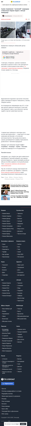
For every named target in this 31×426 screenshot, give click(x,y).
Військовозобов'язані (23, 316)
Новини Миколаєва (7, 236)
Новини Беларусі (6, 295)
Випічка (19, 359)
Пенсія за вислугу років (7, 372)
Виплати (19, 218)
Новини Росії (5, 288)
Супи (18, 364)
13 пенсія (4, 359)
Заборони (20, 336)
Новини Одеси (6, 221)
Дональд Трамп (6, 333)
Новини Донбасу (6, 231)
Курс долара (5, 254)
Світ (2, 280)
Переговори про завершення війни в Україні (14, 4)
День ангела (20, 339)
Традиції (19, 334)
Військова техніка (7, 321)
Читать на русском (6, 19)
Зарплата (20, 213)
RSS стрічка (5, 413)
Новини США (5, 285)
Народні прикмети (22, 331)
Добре (23, 424)
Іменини (19, 342)
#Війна (11, 177)
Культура (19, 293)
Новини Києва (6, 213)
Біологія (4, 270)
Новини (3, 210)
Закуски (19, 371)
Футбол (19, 244)
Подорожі (20, 290)
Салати (19, 369)
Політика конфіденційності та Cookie (11, 391)
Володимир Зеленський (5, 330)
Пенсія (3, 355)
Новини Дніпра (6, 218)
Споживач (20, 285)
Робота (19, 216)
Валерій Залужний (7, 340)
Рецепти (18, 355)
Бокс (18, 246)
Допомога (20, 231)
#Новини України (18, 177)
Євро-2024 (20, 254)
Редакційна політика (7, 393)
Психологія (20, 272)
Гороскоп (19, 283)
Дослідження (20, 275)
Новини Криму (6, 233)
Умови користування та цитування (11, 396)
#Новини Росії (19, 179)
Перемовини (5, 313)
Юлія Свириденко (7, 351)
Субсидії (19, 221)
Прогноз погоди (21, 233)
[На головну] (15, 2)
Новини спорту (20, 241)
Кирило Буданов (6, 343)
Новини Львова (6, 223)
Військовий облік (21, 318)
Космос (4, 267)
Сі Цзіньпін (5, 335)
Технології (5, 265)
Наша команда (6, 406)
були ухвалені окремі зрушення (10, 172)
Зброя (4, 316)
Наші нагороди (6, 401)
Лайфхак (19, 295)
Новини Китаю (6, 293)
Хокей (19, 251)
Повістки (19, 308)
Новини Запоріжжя (7, 226)
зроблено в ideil (6, 421)
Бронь (19, 311)
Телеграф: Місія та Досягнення (10, 411)
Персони (3, 326)
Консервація (20, 361)
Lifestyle (18, 280)
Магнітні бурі (20, 298)
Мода (18, 288)
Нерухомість (5, 249)
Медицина (20, 223)
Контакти (4, 403)
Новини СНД (5, 290)
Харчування (20, 267)
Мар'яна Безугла (6, 348)
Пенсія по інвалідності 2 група (8, 362)
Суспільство (20, 210)
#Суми (6, 177)
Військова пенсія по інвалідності (7, 366)
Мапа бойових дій (7, 308)
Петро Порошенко (7, 345)
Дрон (3, 272)
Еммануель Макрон (7, 338)
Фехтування (20, 256)
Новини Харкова (6, 216)
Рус (29, 1)
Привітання (20, 300)
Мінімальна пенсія (7, 369)
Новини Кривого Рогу (8, 228)
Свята (18, 326)
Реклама (4, 398)
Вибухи (4, 311)
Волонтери (5, 318)
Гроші (3, 244)
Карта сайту (5, 408)
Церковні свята (21, 329)
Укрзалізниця (5, 256)
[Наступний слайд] (29, 5)
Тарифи (4, 251)
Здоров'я (19, 261)
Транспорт (5, 246)
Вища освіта (20, 228)
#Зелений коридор (9, 179)
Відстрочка (20, 313)
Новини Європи (6, 283)
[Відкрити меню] (2, 2)
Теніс (18, 249)
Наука (3, 261)
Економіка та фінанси (7, 241)
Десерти (19, 366)
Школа (19, 226)
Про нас (4, 388)
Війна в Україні (5, 305)
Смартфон (5, 275)
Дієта (18, 270)
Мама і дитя (20, 265)
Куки (17, 424)
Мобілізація (19, 305)
